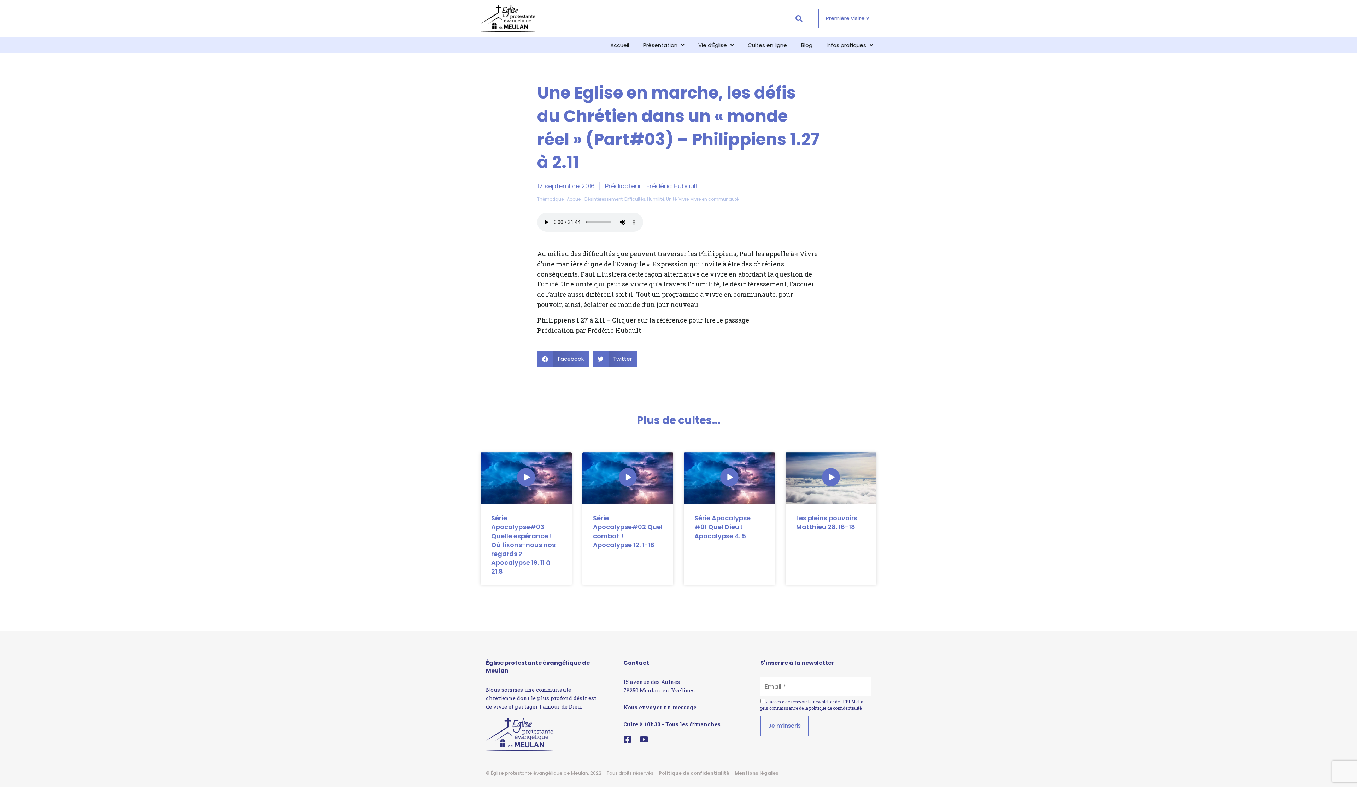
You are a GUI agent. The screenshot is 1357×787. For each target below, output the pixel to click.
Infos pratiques (846, 45)
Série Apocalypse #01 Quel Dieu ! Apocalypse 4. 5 (722, 527)
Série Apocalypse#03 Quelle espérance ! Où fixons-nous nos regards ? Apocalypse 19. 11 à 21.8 (523, 545)
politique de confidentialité (835, 708)
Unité (671, 199)
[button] (799, 18)
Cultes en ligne (767, 45)
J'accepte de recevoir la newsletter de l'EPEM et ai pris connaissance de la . (812, 705)
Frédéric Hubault (672, 186)
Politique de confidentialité (694, 773)
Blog (806, 45)
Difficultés (634, 199)
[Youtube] (644, 739)
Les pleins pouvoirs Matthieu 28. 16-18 (826, 522)
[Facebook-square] (627, 739)
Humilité (655, 199)
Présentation (660, 45)
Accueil (619, 45)
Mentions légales (757, 773)
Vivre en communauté (715, 199)
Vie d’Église (712, 45)
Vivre (683, 199)
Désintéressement (603, 199)
